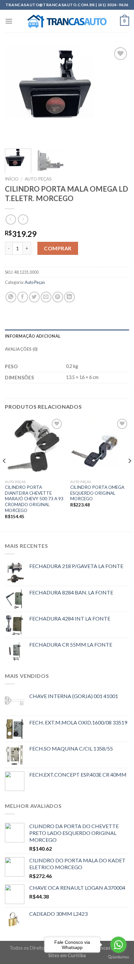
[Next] (118, 94)
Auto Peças (38, 179)
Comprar (57, 248)
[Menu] (9, 21)
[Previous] (15, 94)
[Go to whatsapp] (118, 945)
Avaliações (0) (21, 349)
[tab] (67, 336)
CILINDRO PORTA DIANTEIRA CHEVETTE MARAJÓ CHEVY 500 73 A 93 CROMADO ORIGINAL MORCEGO (34, 499)
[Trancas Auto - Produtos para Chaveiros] (67, 21)
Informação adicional (32, 336)
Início (12, 179)
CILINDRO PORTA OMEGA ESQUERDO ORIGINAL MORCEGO (97, 493)
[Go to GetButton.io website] (118, 957)
